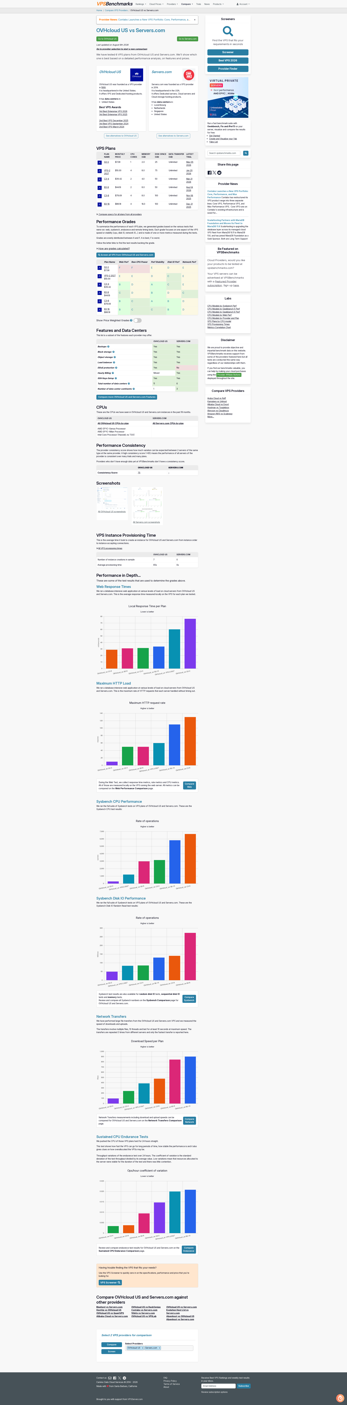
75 (139, 472)
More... (210, 416)
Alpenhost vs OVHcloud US (180, 1316)
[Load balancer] (114, 362)
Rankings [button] (140, 4)
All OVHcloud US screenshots (112, 511)
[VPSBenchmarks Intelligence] (340, 1398)
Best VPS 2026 (228, 60)
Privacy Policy (170, 1381)
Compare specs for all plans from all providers (120, 214)
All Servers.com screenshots (146, 522)
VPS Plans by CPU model (219, 321)
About (166, 1387)
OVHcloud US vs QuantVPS (110, 1313)
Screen (111, 1351)
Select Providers (134, 1343)
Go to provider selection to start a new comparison (121, 49)
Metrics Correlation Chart (219, 327)
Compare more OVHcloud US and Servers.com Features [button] (126, 397)
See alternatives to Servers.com (173, 135)
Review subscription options (214, 1392)
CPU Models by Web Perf (219, 315)
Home (99, 10)
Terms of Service (171, 1384)
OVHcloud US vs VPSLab (143, 1316)
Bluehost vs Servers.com (109, 1307)
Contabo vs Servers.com (144, 1310)
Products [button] (217, 4)
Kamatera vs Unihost (217, 401)
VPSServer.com (135, 1399)
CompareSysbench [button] (189, 999)
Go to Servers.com (188, 39)
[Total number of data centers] (129, 383)
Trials (198, 4)
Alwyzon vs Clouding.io (218, 410)
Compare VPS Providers (116, 10)
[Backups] (108, 346)
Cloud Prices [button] (155, 4)
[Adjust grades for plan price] (131, 320)
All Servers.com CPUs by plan (168, 423)
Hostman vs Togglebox (218, 407)
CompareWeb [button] (189, 785)
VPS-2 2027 (110, 275)
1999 (103, 87)
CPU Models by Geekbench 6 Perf (223, 312)
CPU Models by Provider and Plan (223, 318)
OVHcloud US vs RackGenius (146, 1307)
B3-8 (106, 187)
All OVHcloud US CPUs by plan (113, 423)
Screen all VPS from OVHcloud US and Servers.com (126, 255)
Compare (111, 1344)
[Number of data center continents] (134, 389)
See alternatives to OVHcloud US (121, 135)
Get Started (214, 135)
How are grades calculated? (114, 248)
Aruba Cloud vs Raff (216, 398)
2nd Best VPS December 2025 (113, 120)
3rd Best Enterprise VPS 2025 (113, 114)
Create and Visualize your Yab (223, 138)
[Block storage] (114, 352)
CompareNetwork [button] (189, 1120)
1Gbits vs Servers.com (143, 1313)
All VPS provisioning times (110, 548)
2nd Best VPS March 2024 (111, 127)
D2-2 (106, 162)
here (236, 285)
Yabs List (213, 142)
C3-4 (106, 179)
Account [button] (243, 4)
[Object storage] (115, 357)
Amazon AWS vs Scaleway (219, 413)
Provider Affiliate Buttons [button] (228, 374)
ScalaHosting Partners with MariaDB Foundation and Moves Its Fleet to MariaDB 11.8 (225, 223)
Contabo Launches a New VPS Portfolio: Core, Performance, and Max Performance (165, 19)
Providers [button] (171, 4)
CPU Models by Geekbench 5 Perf (223, 309)
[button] (110, 1282)
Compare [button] (186, 4)
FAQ (165, 1378)
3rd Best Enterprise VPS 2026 (113, 111)
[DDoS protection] (116, 367)
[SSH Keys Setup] (116, 378)
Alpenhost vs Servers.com (180, 1319)
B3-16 (107, 204)
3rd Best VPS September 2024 (113, 123)
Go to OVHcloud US (107, 39)
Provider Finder (227, 68)
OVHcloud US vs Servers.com (181, 1307)
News (207, 4)
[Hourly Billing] (113, 373)
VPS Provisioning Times (218, 324)
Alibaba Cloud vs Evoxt (218, 404)
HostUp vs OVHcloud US (108, 1310)
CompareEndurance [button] (188, 1249)
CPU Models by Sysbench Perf (222, 306)
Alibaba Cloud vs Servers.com (112, 1316)
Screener (228, 52)
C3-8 (106, 195)
